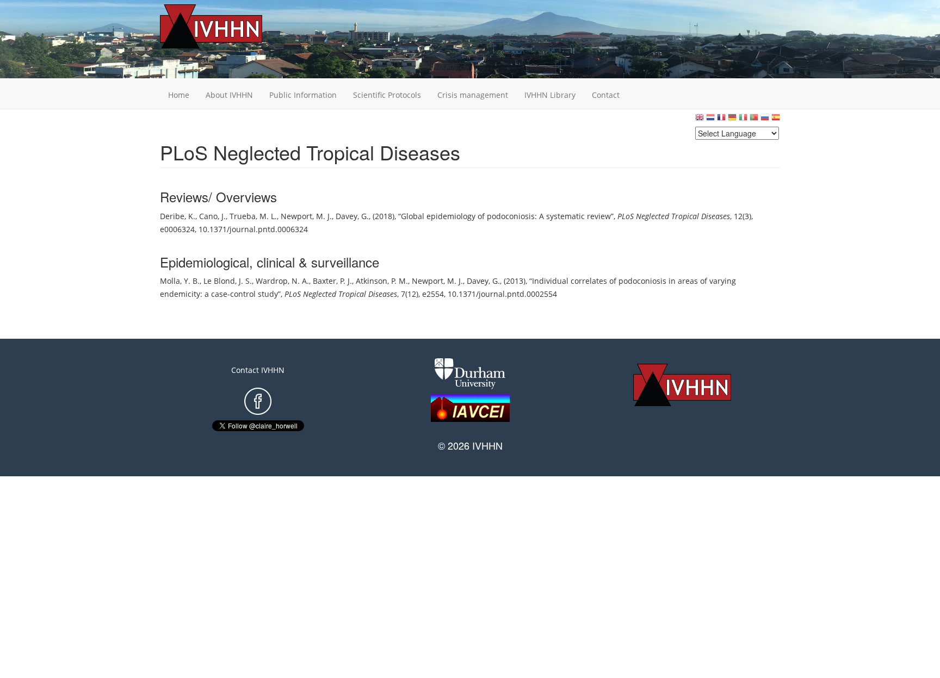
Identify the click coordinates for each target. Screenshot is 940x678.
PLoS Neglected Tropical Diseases (673, 216)
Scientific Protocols (387, 95)
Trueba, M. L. (253, 216)
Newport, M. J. (306, 216)
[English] (699, 120)
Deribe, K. (177, 216)
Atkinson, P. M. (382, 281)
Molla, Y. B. (180, 281)
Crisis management (472, 95)
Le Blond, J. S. (227, 281)
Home (178, 95)
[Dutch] (710, 120)
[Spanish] (775, 120)
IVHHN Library (550, 95)
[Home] (228, 26)
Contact (606, 95)
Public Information (303, 95)
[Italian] (743, 120)
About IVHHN (229, 95)
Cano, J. (212, 216)
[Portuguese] (754, 120)
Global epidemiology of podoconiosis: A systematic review (506, 216)
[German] (732, 120)
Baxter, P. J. (332, 281)
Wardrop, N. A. (282, 281)
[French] (721, 120)
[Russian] (764, 120)
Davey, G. (352, 216)
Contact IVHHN (258, 370)
